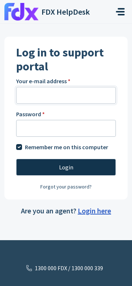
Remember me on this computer (66, 147)
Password (30, 114)
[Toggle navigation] (120, 11)
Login (66, 167)
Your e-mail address (43, 81)
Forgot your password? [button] (66, 186)
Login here (94, 210)
